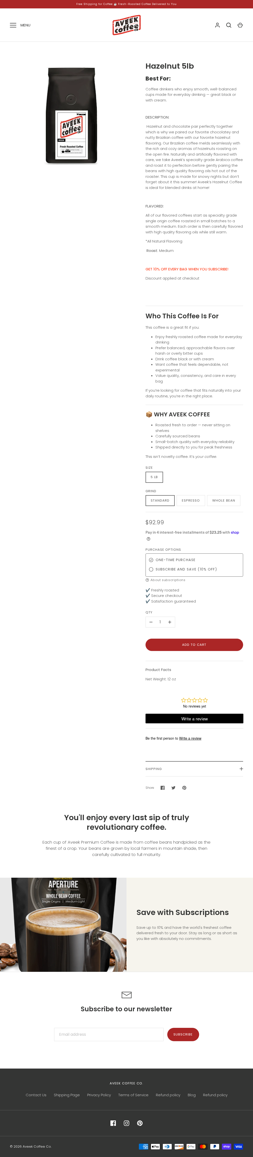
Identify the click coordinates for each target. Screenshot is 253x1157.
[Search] (228, 25)
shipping (154, 769)
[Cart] (240, 25)
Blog (192, 1094)
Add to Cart (194, 644)
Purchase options (163, 550)
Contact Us (36, 1094)
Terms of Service (133, 1094)
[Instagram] (126, 1123)
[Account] (217, 25)
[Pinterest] (139, 1123)
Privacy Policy (99, 1094)
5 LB (154, 477)
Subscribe (183, 1034)
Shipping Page (67, 1094)
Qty (149, 612)
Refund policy (168, 1094)
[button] (194, 580)
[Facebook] (113, 1123)
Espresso (191, 500)
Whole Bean (223, 500)
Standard (160, 500)
